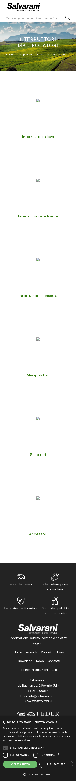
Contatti (54, 661)
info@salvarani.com (42, 696)
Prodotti (47, 652)
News (40, 661)
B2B (54, 670)
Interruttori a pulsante (38, 216)
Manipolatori (38, 375)
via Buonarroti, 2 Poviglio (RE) (38, 685)
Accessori (38, 534)
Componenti (25, 54)
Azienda (31, 652)
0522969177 (41, 691)
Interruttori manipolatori (51, 54)
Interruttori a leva (38, 136)
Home (9, 54)
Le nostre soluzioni (34, 670)
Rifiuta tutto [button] (56, 764)
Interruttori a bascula (38, 295)
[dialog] (38, 748)
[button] (38, 774)
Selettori (38, 454)
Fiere (60, 652)
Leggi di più (23, 739)
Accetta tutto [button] (20, 764)
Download (25, 661)
